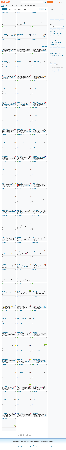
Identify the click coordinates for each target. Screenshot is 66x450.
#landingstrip (7, 280)
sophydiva (19, 251)
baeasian (4, 88)
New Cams (42, 444)
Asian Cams (23, 445)
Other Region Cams (24, 444)
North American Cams (25, 443)
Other (61, 13)
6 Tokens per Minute (34, 443)
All (40, 2)
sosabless (19, 48)
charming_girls (20, 88)
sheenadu (35, 386)
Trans (25, 9)
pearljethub (35, 291)
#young (3, 212)
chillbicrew (4, 413)
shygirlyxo (35, 264)
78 (27, 434)
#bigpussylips (43, 361)
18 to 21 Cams (15, 444)
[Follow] (15, 13)
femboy (55, 46)
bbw (51, 35)
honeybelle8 (19, 345)
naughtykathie (5, 251)
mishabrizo (19, 183)
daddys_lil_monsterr (21, 318)
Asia (51, 13)
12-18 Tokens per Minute (34, 444)
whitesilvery (35, 413)
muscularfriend (5, 305)
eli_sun (18, 21)
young (55, 40)
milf (61, 31)
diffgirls (3, 291)
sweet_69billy (20, 372)
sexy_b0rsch (35, 88)
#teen (5, 36)
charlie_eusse (35, 102)
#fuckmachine (4, 77)
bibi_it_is (34, 318)
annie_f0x (4, 102)
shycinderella (5, 129)
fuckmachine (59, 35)
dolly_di (19, 399)
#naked (41, 212)
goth (51, 46)
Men (15, 9)
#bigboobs (44, 36)
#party (34, 104)
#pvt (11, 292)
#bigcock (40, 103)
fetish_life (4, 196)
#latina (29, 63)
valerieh (34, 21)
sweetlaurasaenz (5, 21)
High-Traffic (62, 20)
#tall (12, 279)
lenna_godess (20, 332)
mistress (62, 46)
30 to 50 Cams (15, 445)
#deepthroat (41, 226)
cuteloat (34, 345)
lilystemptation (5, 359)
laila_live (34, 237)
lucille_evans (35, 183)
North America (53, 11)
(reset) (53, 62)
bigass (54, 35)
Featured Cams (51, 443)
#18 (22, 23)
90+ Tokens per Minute (34, 446)
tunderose (35, 399)
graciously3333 (5, 75)
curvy (59, 46)
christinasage (5, 318)
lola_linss (4, 183)
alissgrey (4, 48)
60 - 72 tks (52, 72)
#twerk (24, 185)
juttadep (4, 142)
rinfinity (19, 291)
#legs (35, 212)
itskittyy (19, 210)
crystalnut (4, 264)
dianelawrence (36, 61)
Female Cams (51, 444)
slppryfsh (19, 264)
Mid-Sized (56, 20)
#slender (3, 280)
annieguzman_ (5, 156)
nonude (57, 55)
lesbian (56, 44)
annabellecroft (20, 305)
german (59, 42)
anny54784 (35, 305)
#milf (3, 361)
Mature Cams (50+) (16, 446)
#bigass (7, 36)
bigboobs (54, 29)
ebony (59, 29)
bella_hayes (4, 169)
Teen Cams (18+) (16, 443)
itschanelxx (35, 156)
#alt (12, 280)
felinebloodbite (36, 223)
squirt (62, 29)
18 (50, 29)
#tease (20, 185)
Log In (57, 2)
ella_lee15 (19, 102)
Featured (4, 9)
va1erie (34, 34)
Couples (19, 9)
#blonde (38, 157)
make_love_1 (35, 48)
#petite (41, 36)
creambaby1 (4, 34)
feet (51, 40)
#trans (38, 103)
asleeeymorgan (36, 372)
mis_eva (34, 278)
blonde (51, 51)
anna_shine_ (35, 332)
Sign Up (50, 2)
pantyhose (62, 40)
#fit (12, 77)
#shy (24, 23)
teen (61, 33)
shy (59, 48)
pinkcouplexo (20, 34)
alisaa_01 (19, 169)
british (60, 44)
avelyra (18, 386)
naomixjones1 (5, 223)
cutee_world (4, 345)
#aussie (44, 157)
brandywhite (20, 359)
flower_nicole (35, 210)
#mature (44, 415)
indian (61, 51)
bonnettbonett (20, 196)
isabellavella (35, 196)
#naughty (9, 104)
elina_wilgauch (20, 413)
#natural (26, 23)
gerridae (34, 169)
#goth (34, 226)
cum (59, 53)
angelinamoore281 (36, 359)
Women (10, 9)
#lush (39, 212)
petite (61, 55)
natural (56, 48)
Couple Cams (51, 445)
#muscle (13, 292)
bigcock (51, 42)
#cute (44, 63)
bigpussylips (52, 55)
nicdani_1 (35, 142)
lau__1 (34, 75)
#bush (8, 77)
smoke (51, 53)
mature (55, 31)
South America (59, 11)
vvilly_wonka (4, 386)
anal (58, 31)
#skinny (21, 212)
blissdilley (19, 61)
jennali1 (19, 278)
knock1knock (5, 237)
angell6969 (35, 115)
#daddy (12, 104)
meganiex (4, 372)
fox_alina (19, 237)
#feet (33, 212)
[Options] (45, 9)
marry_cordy (4, 61)
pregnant (52, 44)
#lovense (43, 23)
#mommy (18, 199)
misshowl (4, 278)
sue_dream (4, 426)
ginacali (34, 129)
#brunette (14, 103)
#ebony (6, 212)
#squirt (14, 76)
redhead (51, 48)
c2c (58, 51)
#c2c (42, 131)
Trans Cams (51, 446)
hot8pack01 (19, 223)
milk (58, 40)
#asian (22, 104)
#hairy (8, 212)
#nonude (44, 50)
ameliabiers (4, 115)
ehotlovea (19, 115)
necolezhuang (20, 129)
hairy (58, 33)
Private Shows (43, 443)
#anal (13, 35)
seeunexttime (20, 75)
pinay (56, 42)
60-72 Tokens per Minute (34, 445)
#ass (22, 185)
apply (57, 64)
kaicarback (19, 156)
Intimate (51, 20)
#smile (29, 23)
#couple (27, 36)
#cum (15, 35)
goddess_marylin (20, 142)
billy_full (4, 399)
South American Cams (25, 446)
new (51, 33)
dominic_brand (5, 210)
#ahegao (44, 226)
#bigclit (10, 280)
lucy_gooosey (35, 251)
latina (54, 33)
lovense (55, 53)
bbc (55, 51)
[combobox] (30, 2)
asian (51, 31)
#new (40, 23)
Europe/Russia (56, 13)
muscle (63, 48)
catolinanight (5, 332)
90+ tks (57, 72)
